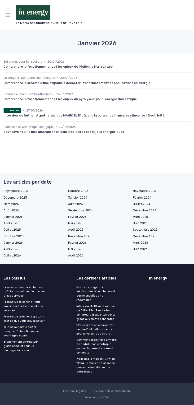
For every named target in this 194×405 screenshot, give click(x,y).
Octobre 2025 (14, 236)
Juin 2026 (140, 249)
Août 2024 (11, 210)
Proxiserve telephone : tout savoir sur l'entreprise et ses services (23, 306)
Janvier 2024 (77, 197)
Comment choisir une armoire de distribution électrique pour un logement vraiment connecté (96, 346)
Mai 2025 (74, 223)
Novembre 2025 (79, 236)
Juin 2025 (140, 223)
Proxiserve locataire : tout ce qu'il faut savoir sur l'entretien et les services (24, 291)
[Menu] (9, 15)
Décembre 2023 (15, 197)
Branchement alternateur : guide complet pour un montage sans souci (22, 346)
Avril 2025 (11, 223)
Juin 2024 (75, 204)
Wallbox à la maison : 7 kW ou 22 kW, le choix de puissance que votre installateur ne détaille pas (95, 365)
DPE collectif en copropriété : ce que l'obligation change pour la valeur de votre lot (95, 329)
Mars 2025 (140, 217)
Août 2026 (76, 255)
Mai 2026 (74, 249)
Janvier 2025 (13, 217)
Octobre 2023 (78, 191)
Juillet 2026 (12, 255)
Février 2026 (77, 242)
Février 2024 (142, 197)
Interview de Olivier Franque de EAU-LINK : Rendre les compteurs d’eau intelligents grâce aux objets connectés (95, 312)
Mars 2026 (140, 242)
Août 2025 (76, 229)
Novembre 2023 (144, 191)
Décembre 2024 (144, 210)
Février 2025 (77, 217)
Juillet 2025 (12, 229)
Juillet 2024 (141, 204)
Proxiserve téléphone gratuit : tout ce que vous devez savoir (24, 318)
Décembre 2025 (144, 236)
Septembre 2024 (80, 210)
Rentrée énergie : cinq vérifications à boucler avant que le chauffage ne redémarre (95, 293)
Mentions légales (74, 391)
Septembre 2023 (16, 191)
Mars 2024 (11, 204)
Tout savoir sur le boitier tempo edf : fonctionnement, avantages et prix (23, 331)
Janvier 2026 (13, 242)
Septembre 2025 (145, 229)
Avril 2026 (11, 249)
